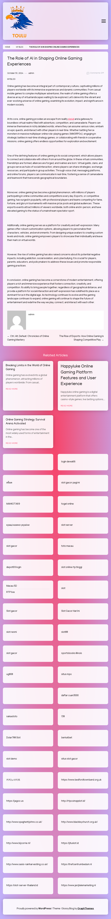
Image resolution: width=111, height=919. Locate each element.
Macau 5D (11, 585)
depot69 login (13, 567)
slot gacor (11, 545)
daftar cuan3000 (70, 695)
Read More (12, 389)
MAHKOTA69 (13, 503)
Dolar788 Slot (13, 737)
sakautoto (11, 716)
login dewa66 (68, 461)
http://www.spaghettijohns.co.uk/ (24, 821)
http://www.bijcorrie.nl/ (18, 843)
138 (63, 716)
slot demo (11, 758)
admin (31, 73)
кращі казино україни (17, 524)
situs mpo (66, 674)
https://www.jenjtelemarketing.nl (78, 885)
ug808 (9, 674)
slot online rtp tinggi (71, 567)
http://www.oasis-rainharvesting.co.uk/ (27, 864)
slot (63, 588)
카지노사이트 (13, 779)
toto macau (67, 545)
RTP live (10, 592)
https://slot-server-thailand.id (22, 885)
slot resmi (11, 631)
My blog (19, 47)
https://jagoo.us (15, 800)
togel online (67, 503)
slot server (67, 524)
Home (7, 47)
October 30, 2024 (15, 73)
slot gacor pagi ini (70, 482)
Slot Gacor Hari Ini (70, 610)
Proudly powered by (34, 908)
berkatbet (66, 737)
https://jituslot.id (70, 843)
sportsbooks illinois (71, 653)
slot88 (64, 631)
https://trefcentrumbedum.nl (76, 864)
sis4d (71, 119)
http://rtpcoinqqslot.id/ (73, 800)
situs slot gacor (69, 758)
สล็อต (9, 482)
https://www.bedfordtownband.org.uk (81, 779)
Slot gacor (11, 610)
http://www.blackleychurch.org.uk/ (79, 821)
